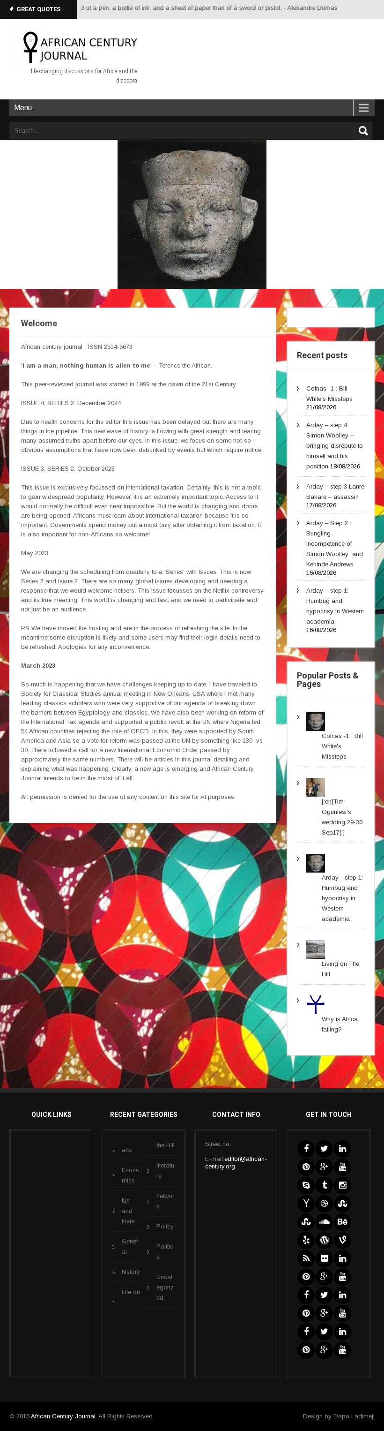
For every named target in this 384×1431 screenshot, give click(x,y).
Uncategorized (165, 1287)
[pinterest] (306, 1167)
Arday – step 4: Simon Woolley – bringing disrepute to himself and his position (334, 446)
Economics (131, 1175)
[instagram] (342, 1185)
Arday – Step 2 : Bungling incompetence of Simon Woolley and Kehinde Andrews (334, 544)
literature (165, 1170)
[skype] (306, 1185)
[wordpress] (324, 1240)
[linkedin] (342, 1149)
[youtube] (342, 1167)
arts (127, 1149)
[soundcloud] (324, 1222)
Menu (23, 108)
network (165, 1201)
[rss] (306, 1258)
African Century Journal (63, 1416)
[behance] (342, 1222)
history (131, 1271)
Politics (164, 1251)
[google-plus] (324, 1167)
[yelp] (306, 1240)
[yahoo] (306, 1204)
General (130, 1246)
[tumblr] (324, 1185)
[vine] (342, 1240)
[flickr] (324, 1258)
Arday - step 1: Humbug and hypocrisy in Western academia (342, 898)
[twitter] (324, 1149)
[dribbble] (324, 1204)
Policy (165, 1226)
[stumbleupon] (342, 1204)
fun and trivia (128, 1211)
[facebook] (306, 1149)
